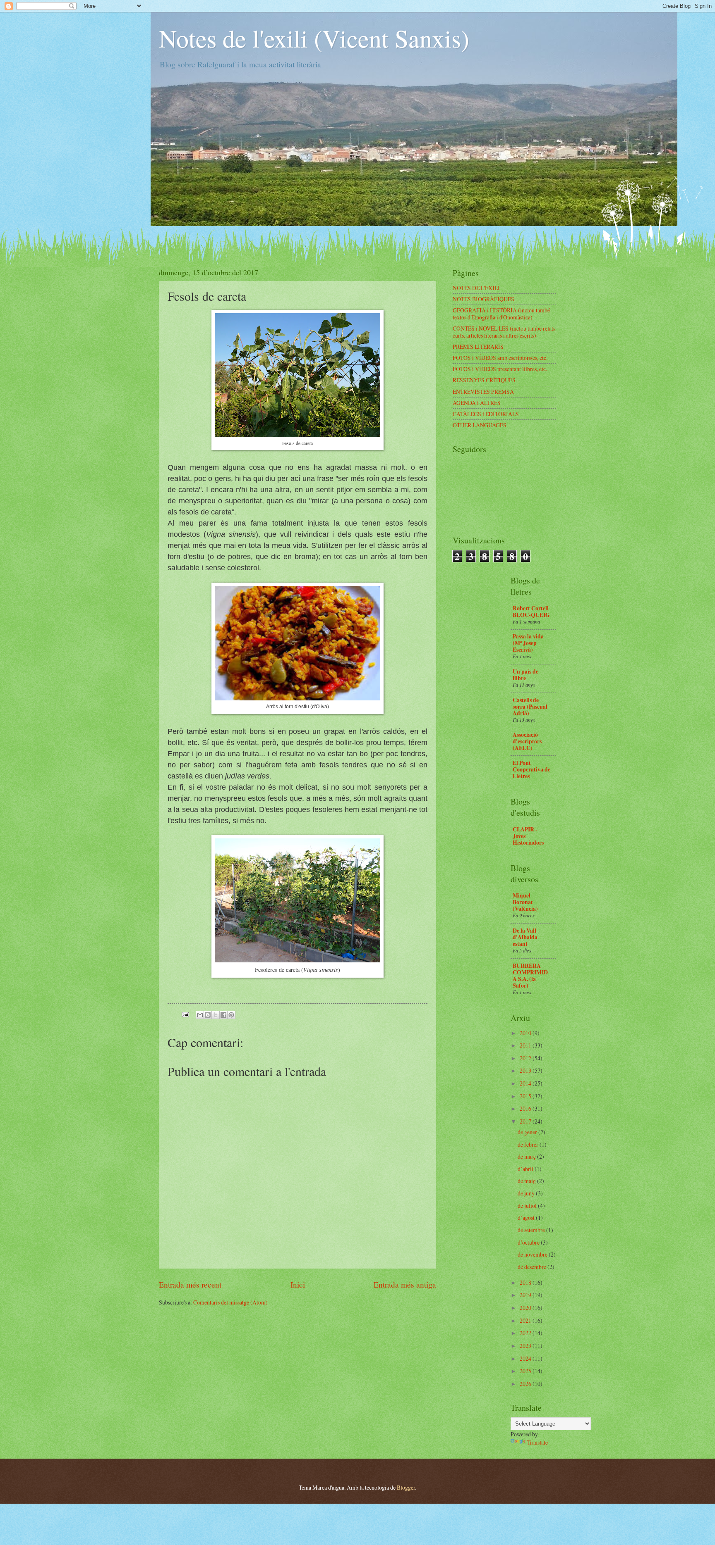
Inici (297, 1284)
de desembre (532, 1267)
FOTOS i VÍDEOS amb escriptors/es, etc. (500, 358)
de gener (528, 1132)
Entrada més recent (190, 1284)
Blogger (406, 1487)
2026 (526, 1384)
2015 (526, 1096)
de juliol (528, 1205)
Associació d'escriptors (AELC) (527, 741)
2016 (526, 1108)
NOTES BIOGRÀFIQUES (483, 299)
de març (527, 1156)
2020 (526, 1308)
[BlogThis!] (208, 1015)
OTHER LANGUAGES (479, 425)
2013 (526, 1070)
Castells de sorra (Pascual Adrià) (530, 706)
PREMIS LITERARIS (478, 346)
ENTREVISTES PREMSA (483, 391)
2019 (526, 1295)
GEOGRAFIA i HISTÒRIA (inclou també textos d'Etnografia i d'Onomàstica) (501, 313)
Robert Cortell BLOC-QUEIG (531, 611)
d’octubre (529, 1242)
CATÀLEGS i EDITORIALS (486, 414)
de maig (527, 1181)
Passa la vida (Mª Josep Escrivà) (528, 643)
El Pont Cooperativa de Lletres (531, 769)
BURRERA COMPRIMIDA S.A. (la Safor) (530, 976)
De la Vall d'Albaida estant (525, 937)
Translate (537, 1442)
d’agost (527, 1217)
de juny (527, 1193)
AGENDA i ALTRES (477, 403)
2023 (526, 1346)
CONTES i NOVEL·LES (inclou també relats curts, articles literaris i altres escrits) (504, 331)
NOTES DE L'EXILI (476, 288)
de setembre (532, 1230)
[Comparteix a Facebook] (223, 1015)
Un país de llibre (525, 674)
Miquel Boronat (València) (525, 902)
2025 (526, 1371)
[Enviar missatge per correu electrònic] (185, 1014)
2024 (526, 1358)
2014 (526, 1083)
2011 (526, 1045)
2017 (526, 1121)
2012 (526, 1058)
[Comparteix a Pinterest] (231, 1015)
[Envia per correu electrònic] (200, 1015)
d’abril (526, 1169)
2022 (526, 1333)
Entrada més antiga (405, 1284)
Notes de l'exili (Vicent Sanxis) (314, 38)
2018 (526, 1282)
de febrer (529, 1144)
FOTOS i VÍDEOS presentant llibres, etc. (500, 369)
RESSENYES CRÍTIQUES (484, 380)
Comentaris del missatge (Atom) (230, 1302)
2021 (526, 1320)
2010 (526, 1033)
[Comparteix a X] (215, 1015)
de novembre (533, 1254)
